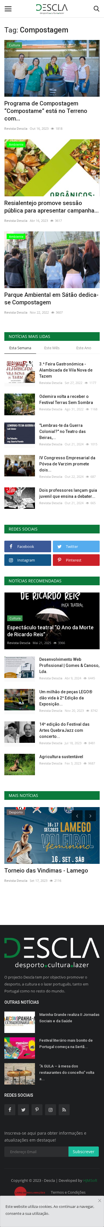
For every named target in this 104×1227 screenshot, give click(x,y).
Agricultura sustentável (61, 756)
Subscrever (83, 1151)
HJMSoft (90, 1180)
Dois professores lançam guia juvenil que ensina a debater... (68, 493)
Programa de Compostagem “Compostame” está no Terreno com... (45, 111)
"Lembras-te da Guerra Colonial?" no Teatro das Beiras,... (62, 431)
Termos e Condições (68, 1192)
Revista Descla (15, 128)
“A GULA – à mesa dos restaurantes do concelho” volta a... (66, 1072)
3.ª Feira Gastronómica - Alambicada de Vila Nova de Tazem (65, 370)
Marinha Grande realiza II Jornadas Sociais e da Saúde (69, 1017)
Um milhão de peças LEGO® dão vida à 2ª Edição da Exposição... (65, 698)
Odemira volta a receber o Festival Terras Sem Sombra (66, 399)
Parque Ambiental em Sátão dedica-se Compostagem (51, 298)
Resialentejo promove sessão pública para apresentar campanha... (51, 207)
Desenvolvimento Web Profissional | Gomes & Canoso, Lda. (69, 665)
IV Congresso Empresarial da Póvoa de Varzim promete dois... (67, 464)
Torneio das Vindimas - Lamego (46, 870)
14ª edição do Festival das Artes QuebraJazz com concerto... (64, 730)
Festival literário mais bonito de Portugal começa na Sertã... (66, 1043)
